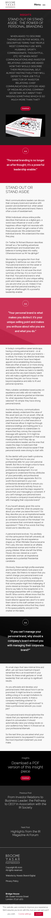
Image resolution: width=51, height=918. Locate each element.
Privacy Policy (12, 881)
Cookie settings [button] (24, 914)
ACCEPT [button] (39, 914)
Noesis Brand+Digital (26, 875)
